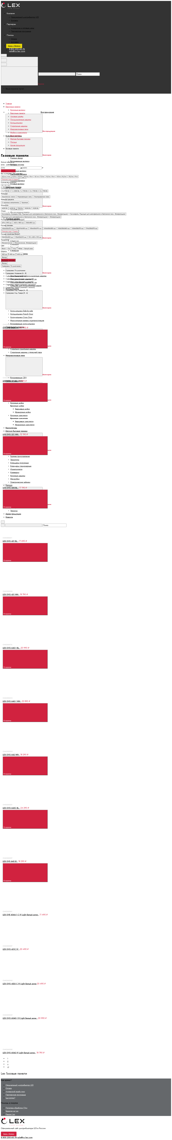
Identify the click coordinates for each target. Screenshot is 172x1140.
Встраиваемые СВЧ (18, 377)
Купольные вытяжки (18, 171)
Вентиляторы (11, 428)
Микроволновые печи (19, 129)
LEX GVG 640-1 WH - (12, 701)
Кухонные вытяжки (17, 110)
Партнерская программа (21, 31)
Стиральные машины (18, 126)
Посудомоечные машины (20, 119)
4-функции (14, 241)
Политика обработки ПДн (16, 1108)
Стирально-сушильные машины (23, 349)
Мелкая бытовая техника (16, 431)
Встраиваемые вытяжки (19, 161)
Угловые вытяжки (17, 183)
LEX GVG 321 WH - (11, 434)
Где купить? (10, 1098)
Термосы (14, 510)
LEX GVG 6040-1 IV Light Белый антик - (20, 1018)
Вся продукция (47, 112)
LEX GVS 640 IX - (10, 861)
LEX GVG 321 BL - (10, 381)
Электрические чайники (20, 482)
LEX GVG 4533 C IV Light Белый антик (20, 983)
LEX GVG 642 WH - (11, 754)
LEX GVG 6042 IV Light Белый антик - (19, 1052)
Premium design (16, 158)
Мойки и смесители (18, 132)
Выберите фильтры (8, 171)
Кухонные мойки (17, 403)
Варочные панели (17, 113)
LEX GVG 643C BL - (11, 808)
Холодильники (16, 122)
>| (8, 1067)
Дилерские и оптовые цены (22, 28)
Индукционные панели (19, 212)
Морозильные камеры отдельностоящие (27, 320)
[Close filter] (13, 162)
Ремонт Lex (10, 1114)
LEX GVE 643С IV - (11, 327)
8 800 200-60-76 (17, 49)
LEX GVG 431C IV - (11, 949)
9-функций (14, 250)
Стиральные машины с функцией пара (26, 352)
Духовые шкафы (16, 116)
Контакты (14, 20)
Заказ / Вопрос (14, 46)
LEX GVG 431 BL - (10, 541)
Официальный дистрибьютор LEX (25, 17)
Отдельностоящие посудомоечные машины (28, 276)
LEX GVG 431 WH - (11, 594)
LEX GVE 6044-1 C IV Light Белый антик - (21, 914)
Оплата (14, 39)
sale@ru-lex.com (17, 51)
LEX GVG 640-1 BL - (11, 648)
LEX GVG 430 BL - (11, 487)
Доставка (14, 42)
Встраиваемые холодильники (22, 323)
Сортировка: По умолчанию (11, 266)
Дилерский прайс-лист (15, 1091)
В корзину (8, 347)
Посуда (9, 485)
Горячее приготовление (20, 456)
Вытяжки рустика (17, 164)
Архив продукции (17, 145)
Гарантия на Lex (12, 1111)
